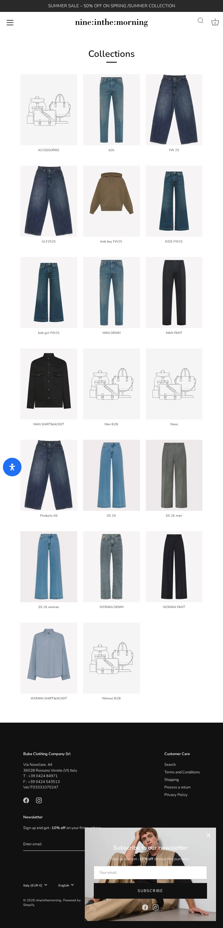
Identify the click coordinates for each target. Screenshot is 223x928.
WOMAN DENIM (111, 607)
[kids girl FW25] (48, 292)
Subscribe (150, 890)
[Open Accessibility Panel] (12, 467)
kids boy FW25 (111, 242)
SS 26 (111, 516)
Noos (174, 424)
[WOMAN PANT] (174, 566)
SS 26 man (174, 516)
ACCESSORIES (48, 150)
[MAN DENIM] (111, 292)
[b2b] (111, 109)
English (63, 886)
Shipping (171, 779)
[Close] (208, 835)
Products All (48, 516)
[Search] (200, 20)
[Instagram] (156, 907)
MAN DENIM (111, 333)
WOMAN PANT (174, 607)
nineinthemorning (48, 900)
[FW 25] (174, 109)
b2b (111, 150)
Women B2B (111, 699)
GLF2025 (49, 242)
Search (170, 764)
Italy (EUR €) (32, 886)
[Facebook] (145, 907)
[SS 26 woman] (48, 566)
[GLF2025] (48, 201)
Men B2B (111, 424)
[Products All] (48, 475)
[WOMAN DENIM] (111, 566)
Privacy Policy (176, 794)
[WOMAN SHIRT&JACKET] (48, 658)
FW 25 (174, 150)
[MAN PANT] (174, 292)
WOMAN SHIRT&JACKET (48, 699)
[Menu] (10, 22)
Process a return (177, 787)
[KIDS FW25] (174, 201)
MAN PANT (174, 333)
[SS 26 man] (174, 475)
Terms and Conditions (182, 772)
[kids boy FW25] (111, 201)
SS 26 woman (48, 607)
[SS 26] (111, 475)
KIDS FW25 (174, 242)
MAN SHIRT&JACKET (48, 424)
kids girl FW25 (49, 333)
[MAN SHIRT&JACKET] (48, 383)
